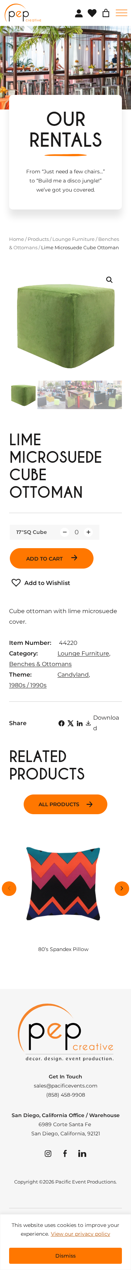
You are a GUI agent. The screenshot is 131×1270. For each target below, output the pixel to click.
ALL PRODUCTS (59, 804)
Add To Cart (45, 558)
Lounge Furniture (73, 239)
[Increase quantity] (88, 532)
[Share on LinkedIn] (79, 723)
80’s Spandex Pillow (63, 949)
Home (16, 239)
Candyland (73, 674)
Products (38, 239)
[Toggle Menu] (121, 12)
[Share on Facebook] (61, 723)
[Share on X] (70, 723)
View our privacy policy (80, 1234)
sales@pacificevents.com (66, 1085)
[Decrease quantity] (64, 532)
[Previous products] (9, 888)
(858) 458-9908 (65, 1095)
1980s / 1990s (28, 685)
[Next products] (122, 888)
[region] (65, 1242)
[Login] (78, 13)
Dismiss (65, 1255)
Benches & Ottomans (40, 664)
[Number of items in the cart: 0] (106, 13)
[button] (109, 279)
